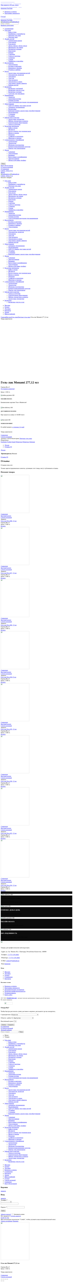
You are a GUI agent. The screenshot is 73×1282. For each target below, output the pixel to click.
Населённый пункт (7, 1021)
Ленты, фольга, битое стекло (17, 46)
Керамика (11, 155)
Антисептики (12, 141)
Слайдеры (11, 54)
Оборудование (9, 104)
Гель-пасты (12, 44)
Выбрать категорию (7, 25)
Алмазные (11, 152)
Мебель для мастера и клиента (18, 121)
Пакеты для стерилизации (16, 148)
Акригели (11, 97)
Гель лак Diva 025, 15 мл (9, 833)
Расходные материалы (12, 126)
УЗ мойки (11, 116)
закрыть (3, 1191)
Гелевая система (13, 100)
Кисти (7, 71)
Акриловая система (14, 99)
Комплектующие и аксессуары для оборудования (24, 111)
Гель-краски (12, 42)
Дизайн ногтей (9, 39)
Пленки (10, 52)
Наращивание (9, 95)
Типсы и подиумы (14, 124)
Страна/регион (6, 1014)
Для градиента (13, 80)
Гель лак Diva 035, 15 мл (9, 729)
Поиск (3, 163)
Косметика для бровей (15, 88)
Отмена (4, 1024)
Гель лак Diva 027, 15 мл (9, 573)
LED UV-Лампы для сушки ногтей (19, 105)
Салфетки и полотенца (15, 136)
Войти (3, 1211)
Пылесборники (13, 112)
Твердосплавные (13, 158)
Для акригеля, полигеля (16, 75)
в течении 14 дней (18, 427)
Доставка (8, 973)
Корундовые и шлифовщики (17, 157)
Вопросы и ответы (11, 986)
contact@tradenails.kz (12, 961)
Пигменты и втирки (14, 49)
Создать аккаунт (15, 1216)
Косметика (8, 87)
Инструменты (9, 63)
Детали (7, 445)
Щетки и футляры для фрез (17, 160)
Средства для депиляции (16, 93)
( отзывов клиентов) (8, 389)
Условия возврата (10, 993)
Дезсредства (12, 143)
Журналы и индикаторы (16, 145)
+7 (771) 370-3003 (13, 954)
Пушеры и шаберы (14, 69)
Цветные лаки (13, 37)
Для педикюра (13, 64)
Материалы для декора (15, 47)
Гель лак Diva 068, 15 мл (9, 521)
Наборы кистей (13, 85)
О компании (9, 977)
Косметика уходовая (14, 92)
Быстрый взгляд (6, 516)
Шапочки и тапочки (14, 138)
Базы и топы (12, 32)
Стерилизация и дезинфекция (14, 140)
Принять (15, 1221)
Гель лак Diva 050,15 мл (8, 677)
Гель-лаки (8, 30)
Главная (3, 317)
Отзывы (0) (8, 447)
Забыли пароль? (6, 1214)
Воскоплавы (12, 109)
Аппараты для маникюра (16, 107)
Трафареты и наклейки (15, 61)
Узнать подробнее (6, 1221)
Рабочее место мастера (12, 117)
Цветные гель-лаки (14, 35)
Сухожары (11, 114)
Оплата (7, 975)
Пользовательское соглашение (14, 989)
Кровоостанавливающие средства (19, 146)
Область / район (6, 1018)
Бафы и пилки (13, 128)
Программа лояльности (12, 988)
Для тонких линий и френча (17, 83)
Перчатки (11, 134)
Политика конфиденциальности (15, 991)
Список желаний (6, 437)
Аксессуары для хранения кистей (19, 73)
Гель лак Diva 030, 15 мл (9, 781)
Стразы (10, 59)
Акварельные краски (15, 40)
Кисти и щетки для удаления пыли (19, 131)
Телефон (4, 1200)
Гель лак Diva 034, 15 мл (9, 885)
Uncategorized (9, 28)
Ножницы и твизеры (15, 68)
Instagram (7, 964)
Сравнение (4, 435)
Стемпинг (11, 58)
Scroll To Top (5, 1218)
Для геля (11, 78)
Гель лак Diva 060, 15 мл (9, 625)
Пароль (4, 1207)
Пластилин (12, 51)
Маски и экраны (13, 133)
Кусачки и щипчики (14, 66)
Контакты (8, 979)
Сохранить (11, 1024)
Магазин (9, 317)
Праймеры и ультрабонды (16, 34)
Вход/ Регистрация (11, 1183)
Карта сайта (8, 995)
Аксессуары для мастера (16, 119)
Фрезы (7, 150)
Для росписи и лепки (15, 81)
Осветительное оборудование (18, 123)
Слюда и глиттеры (14, 56)
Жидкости (11, 129)
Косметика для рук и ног (16, 90)
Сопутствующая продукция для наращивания (23, 102)
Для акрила (12, 76)
